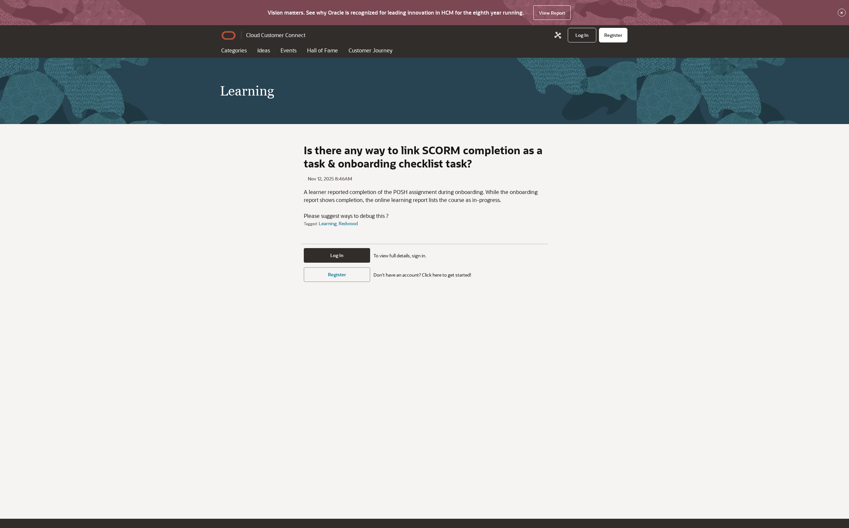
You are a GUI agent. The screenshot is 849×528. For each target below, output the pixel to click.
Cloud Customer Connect (275, 35)
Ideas (263, 50)
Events (288, 50)
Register (337, 274)
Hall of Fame (322, 50)
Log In (337, 255)
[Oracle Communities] (558, 35)
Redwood (348, 223)
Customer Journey (370, 50)
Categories (234, 50)
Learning (328, 223)
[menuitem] (582, 35)
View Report (552, 13)
